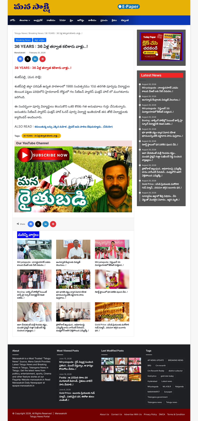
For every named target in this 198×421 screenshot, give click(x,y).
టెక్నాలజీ (125, 20)
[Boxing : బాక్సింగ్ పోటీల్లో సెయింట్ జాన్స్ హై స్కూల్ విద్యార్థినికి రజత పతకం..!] (34, 279)
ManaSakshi (19, 52)
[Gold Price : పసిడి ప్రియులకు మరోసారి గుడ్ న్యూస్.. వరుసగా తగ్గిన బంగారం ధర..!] (112, 312)
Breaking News (36, 33)
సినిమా (63, 20)
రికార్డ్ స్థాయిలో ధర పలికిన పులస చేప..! (111, 291)
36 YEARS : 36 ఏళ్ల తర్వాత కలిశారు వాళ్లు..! (41, 136)
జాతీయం (92, 20)
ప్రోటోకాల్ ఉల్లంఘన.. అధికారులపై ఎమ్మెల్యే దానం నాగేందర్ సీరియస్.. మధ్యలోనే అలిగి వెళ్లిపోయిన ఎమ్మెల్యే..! (72, 327)
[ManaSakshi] (32, 8)
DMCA (162, 414)
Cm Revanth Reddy (156, 371)
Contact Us (116, 414)
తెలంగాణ (23, 20)
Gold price (152, 376)
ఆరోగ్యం (80, 20)
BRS (149, 365)
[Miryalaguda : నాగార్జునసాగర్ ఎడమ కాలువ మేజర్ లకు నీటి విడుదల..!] (34, 249)
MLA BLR (167, 386)
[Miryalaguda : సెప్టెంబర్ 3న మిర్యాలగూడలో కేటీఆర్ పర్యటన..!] (112, 249)
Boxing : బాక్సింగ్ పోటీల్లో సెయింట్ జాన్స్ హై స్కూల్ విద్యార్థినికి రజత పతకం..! (32, 294)
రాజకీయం (51, 20)
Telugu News (20, 33)
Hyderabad (152, 381)
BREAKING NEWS (175, 360)
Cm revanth (161, 365)
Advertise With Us (133, 414)
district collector (176, 371)
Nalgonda (179, 386)
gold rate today (167, 376)
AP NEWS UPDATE (156, 360)
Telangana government (158, 397)
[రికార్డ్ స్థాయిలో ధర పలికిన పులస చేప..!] (112, 279)
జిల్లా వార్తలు (40, 40)
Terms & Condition (176, 414)
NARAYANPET (154, 392)
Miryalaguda (153, 386)
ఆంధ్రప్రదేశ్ (38, 20)
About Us (104, 414)
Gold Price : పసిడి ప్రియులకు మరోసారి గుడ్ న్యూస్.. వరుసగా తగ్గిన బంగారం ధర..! (112, 327)
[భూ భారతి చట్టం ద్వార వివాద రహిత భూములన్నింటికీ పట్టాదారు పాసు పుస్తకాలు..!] (73, 279)
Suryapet (168, 392)
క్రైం (71, 20)
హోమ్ (12, 20)
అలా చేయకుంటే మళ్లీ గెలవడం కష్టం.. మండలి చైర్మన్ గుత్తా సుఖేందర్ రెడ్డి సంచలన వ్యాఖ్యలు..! (32, 327)
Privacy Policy (150, 414)
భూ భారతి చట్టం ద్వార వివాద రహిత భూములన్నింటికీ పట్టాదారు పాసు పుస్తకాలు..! (71, 294)
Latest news (166, 381)
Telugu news (171, 402)
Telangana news (155, 402)
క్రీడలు (114, 20)
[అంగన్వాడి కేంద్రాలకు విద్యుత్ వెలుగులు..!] (73, 249)
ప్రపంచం (104, 20)
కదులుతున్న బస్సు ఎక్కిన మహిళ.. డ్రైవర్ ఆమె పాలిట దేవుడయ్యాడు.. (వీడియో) (74, 126)
